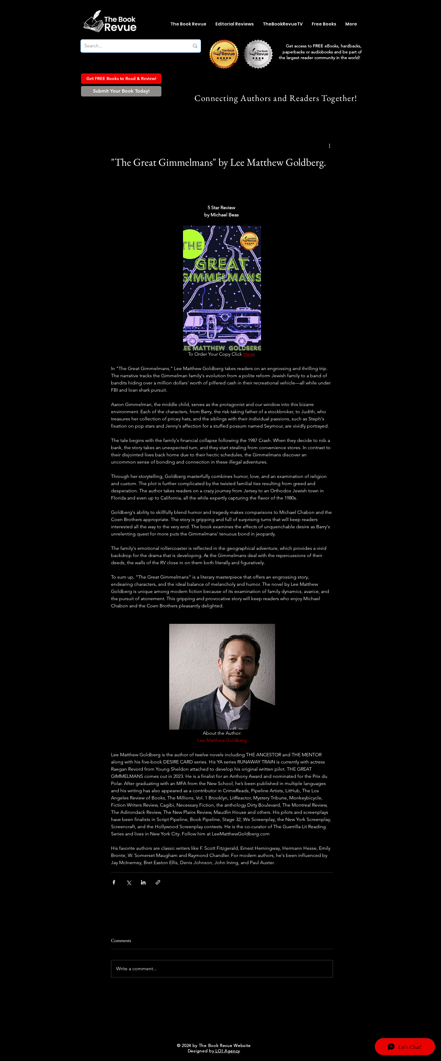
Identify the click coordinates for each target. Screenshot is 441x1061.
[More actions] (329, 145)
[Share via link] (158, 882)
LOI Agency (227, 1051)
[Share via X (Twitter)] (128, 882)
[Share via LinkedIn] (143, 882)
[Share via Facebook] (114, 882)
